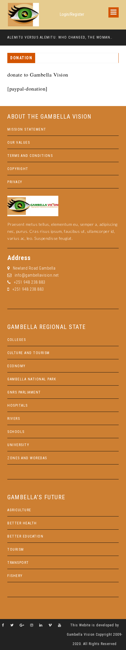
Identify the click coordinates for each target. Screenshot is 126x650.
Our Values (18, 143)
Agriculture (19, 510)
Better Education (25, 536)
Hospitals (17, 405)
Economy (16, 366)
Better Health (22, 523)
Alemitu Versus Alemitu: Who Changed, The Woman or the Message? (60, 37)
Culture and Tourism (28, 353)
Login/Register (72, 14)
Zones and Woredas (27, 458)
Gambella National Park (31, 379)
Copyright (17, 169)
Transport (18, 563)
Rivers (13, 419)
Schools (16, 432)
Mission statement (26, 129)
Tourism (15, 549)
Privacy (15, 182)
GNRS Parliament (24, 392)
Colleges (16, 340)
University (18, 445)
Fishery (15, 576)
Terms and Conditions (30, 156)
